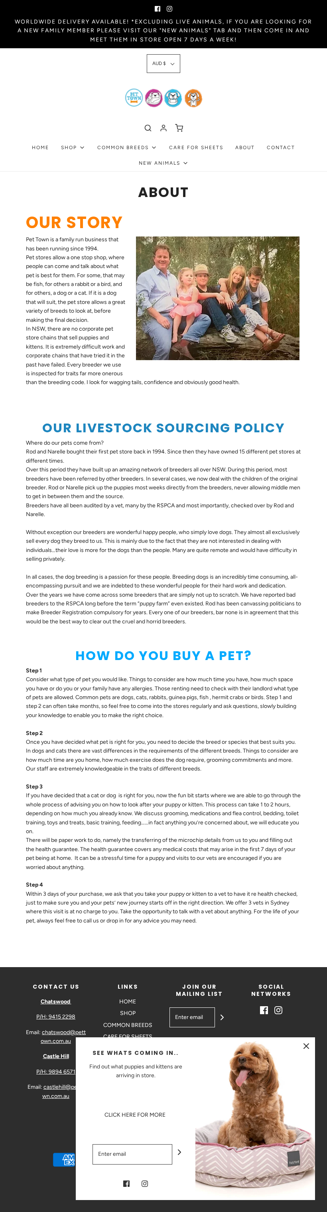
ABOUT (245, 147)
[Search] (148, 128)
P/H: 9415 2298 (55, 1016)
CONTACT (281, 147)
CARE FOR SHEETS (196, 147)
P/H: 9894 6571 (55, 1071)
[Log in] (163, 128)
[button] (163, 63)
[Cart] (179, 128)
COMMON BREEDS (127, 1025)
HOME (40, 147)
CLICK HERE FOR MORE (135, 1114)
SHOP (128, 1013)
